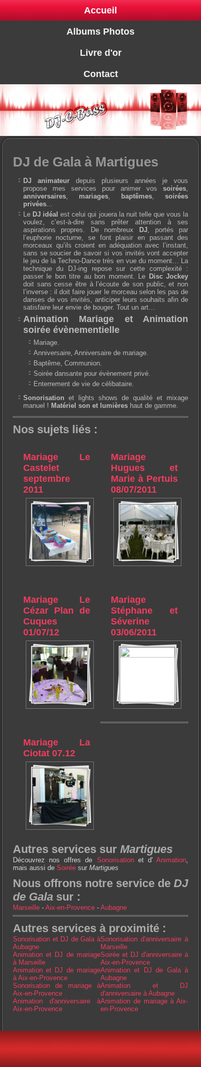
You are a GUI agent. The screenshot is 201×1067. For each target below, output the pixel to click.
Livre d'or (101, 53)
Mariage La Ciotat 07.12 (56, 747)
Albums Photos (100, 31)
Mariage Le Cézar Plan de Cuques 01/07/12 (56, 616)
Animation (171, 860)
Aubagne (113, 907)
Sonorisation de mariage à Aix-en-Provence (56, 989)
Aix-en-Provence (70, 907)
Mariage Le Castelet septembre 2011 (56, 473)
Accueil (100, 10)
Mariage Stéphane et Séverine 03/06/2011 (144, 616)
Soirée (66, 868)
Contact (100, 74)
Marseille (26, 907)
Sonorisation (115, 860)
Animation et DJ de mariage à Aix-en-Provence (56, 974)
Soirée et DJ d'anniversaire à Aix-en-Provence (144, 958)
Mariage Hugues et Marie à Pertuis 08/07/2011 (144, 473)
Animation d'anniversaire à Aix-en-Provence (56, 1005)
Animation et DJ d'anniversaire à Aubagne (144, 989)
